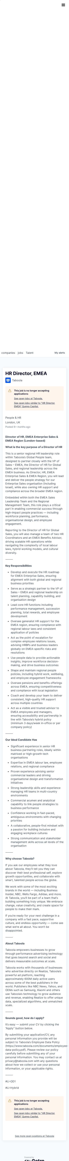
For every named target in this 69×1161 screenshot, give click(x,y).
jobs (20, 352)
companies (8, 352)
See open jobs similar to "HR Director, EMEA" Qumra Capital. (34, 405)
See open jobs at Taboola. (28, 398)
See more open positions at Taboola (34, 1136)
